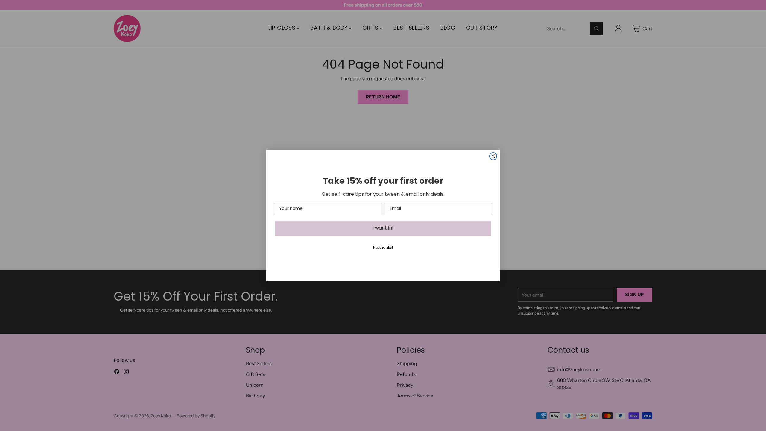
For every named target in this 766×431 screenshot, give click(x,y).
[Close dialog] (493, 156)
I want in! (383, 228)
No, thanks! (383, 248)
